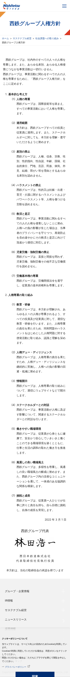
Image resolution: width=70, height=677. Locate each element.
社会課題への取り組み (47, 38)
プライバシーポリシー (15, 666)
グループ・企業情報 (17, 591)
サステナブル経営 (22, 38)
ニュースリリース (16, 619)
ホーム (5, 38)
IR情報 (9, 600)
